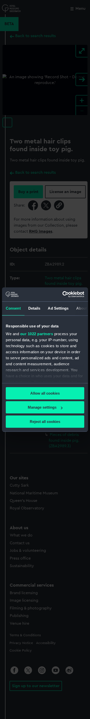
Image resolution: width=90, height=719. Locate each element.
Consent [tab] (13, 308)
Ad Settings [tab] (58, 308)
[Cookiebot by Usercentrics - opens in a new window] (63, 294)
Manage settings (42, 407)
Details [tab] (34, 308)
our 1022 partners (36, 334)
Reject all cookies (45, 421)
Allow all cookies (45, 393)
